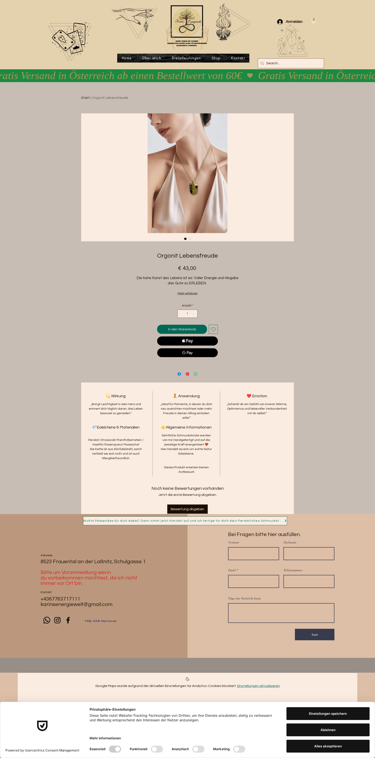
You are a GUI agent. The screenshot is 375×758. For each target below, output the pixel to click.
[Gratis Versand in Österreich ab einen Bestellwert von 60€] (187, 75)
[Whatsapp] (47, 620)
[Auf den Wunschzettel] (213, 329)
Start (85, 97)
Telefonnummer (293, 570)
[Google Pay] (187, 352)
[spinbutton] (187, 314)
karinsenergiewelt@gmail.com (76, 604)
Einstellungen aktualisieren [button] (258, 686)
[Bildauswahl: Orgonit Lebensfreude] (185, 239)
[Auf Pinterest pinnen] (187, 374)
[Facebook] (68, 620)
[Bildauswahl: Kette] (190, 239)
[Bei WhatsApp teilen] (195, 374)
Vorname (233, 542)
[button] (314, 20)
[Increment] (194, 314)
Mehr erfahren (188, 293)
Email (232, 570)
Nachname (290, 542)
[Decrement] (181, 314)
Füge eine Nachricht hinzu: (245, 598)
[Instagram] (57, 620)
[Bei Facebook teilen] (179, 374)
